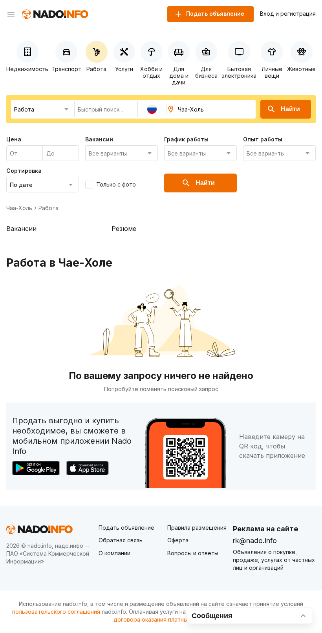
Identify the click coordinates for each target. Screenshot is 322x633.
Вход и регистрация (288, 14)
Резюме (124, 228)
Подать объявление (126, 527)
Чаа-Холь (19, 208)
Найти (290, 109)
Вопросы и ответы (192, 553)
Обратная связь (121, 540)
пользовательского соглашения (56, 611)
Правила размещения (197, 527)
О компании (114, 553)
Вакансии (21, 228)
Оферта (177, 540)
